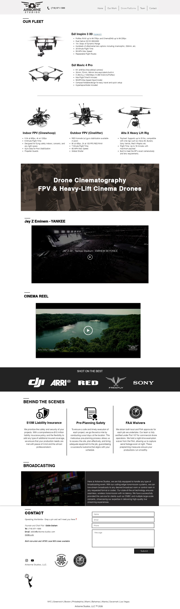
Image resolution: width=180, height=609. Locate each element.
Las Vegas (125, 601)
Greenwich (58, 601)
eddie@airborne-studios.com (43, 532)
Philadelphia (77, 601)
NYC (50, 601)
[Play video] (90, 257)
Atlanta (105, 601)
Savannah (114, 601)
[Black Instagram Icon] (26, 560)
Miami (88, 601)
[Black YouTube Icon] (32, 560)
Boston (67, 601)
